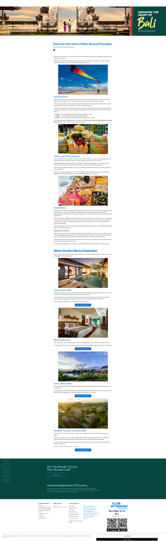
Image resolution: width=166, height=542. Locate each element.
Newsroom (56, 505)
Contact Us (85, 518)
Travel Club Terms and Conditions (43, 514)
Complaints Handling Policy (44, 510)
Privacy (40, 511)
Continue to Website (127, 539)
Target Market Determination (45, 507)
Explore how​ (56, 475)
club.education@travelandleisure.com (91, 512)
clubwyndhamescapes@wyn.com (90, 514)
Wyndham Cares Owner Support (76, 520)
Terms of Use (41, 516)
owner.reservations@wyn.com (89, 506)
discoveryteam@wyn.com (88, 516)
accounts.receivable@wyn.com (89, 507)
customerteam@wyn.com (88, 511)
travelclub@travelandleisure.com (90, 509)
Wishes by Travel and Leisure (60, 507)
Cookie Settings (42, 518)
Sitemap (71, 522)
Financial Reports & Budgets (45, 508)
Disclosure (41, 505)
